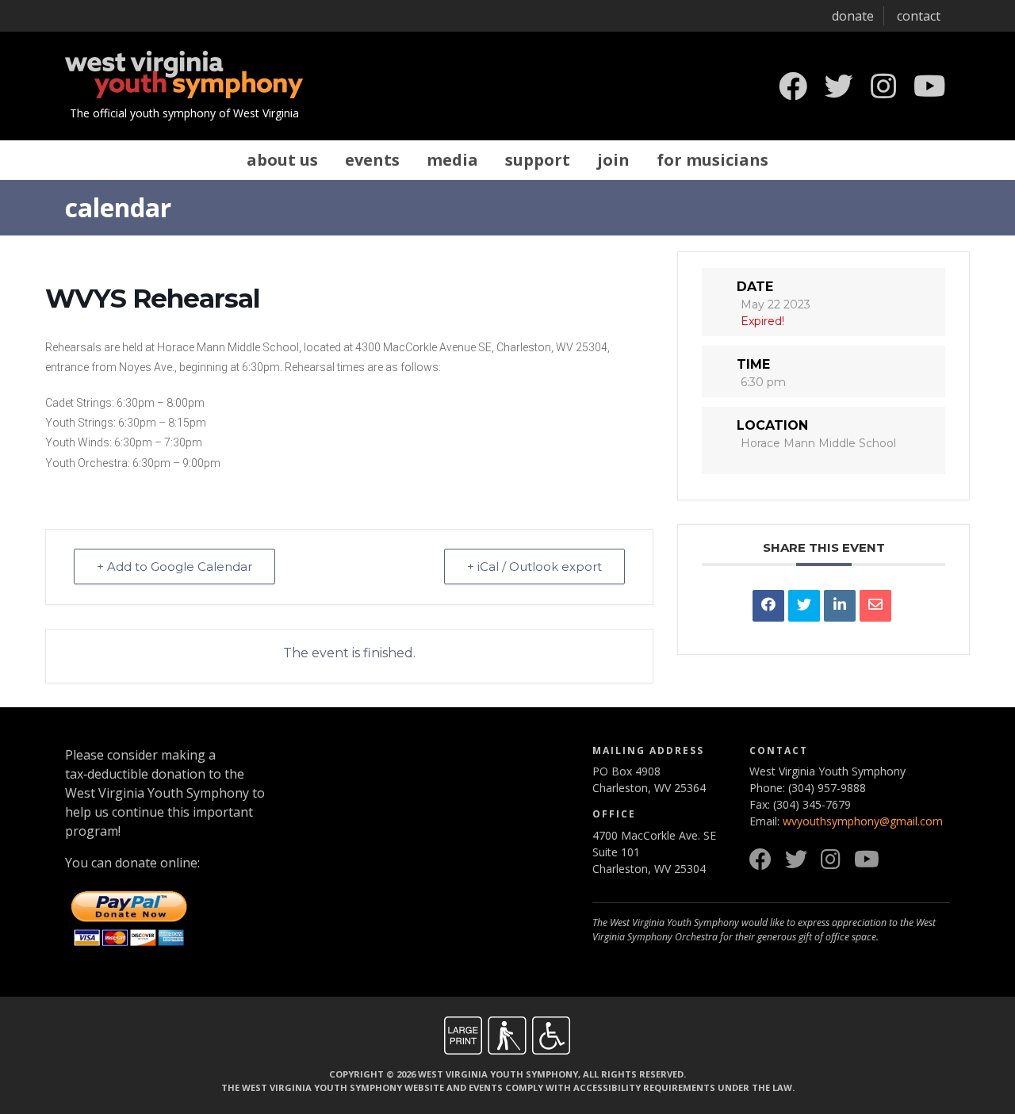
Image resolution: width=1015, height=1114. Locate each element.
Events (372, 159)
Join (613, 159)
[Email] (875, 606)
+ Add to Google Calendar (174, 566)
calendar (118, 207)
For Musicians (712, 159)
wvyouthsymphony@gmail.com (863, 821)
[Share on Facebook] (768, 606)
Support (537, 159)
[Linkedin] (840, 606)
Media (452, 159)
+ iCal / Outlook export (534, 566)
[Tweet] (804, 606)
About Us (282, 159)
